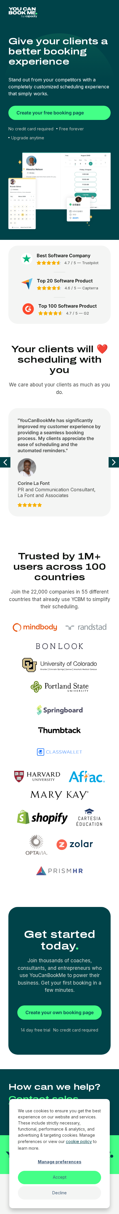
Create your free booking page (50, 113)
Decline (59, 1192)
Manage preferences (59, 1161)
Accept (59, 1177)
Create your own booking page (59, 1012)
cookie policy (79, 1141)
